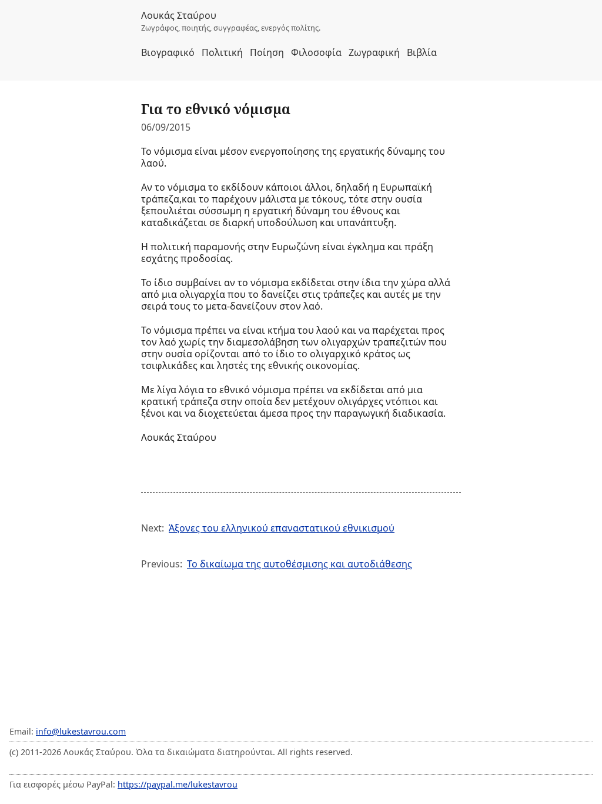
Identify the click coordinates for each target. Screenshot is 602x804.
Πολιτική (222, 52)
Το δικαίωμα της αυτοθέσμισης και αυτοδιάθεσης (299, 563)
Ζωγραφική (374, 52)
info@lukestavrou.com (81, 731)
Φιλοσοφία (316, 52)
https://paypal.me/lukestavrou (178, 784)
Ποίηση (267, 52)
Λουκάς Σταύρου (178, 15)
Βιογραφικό (168, 52)
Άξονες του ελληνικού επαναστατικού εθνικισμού (281, 527)
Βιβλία (422, 52)
